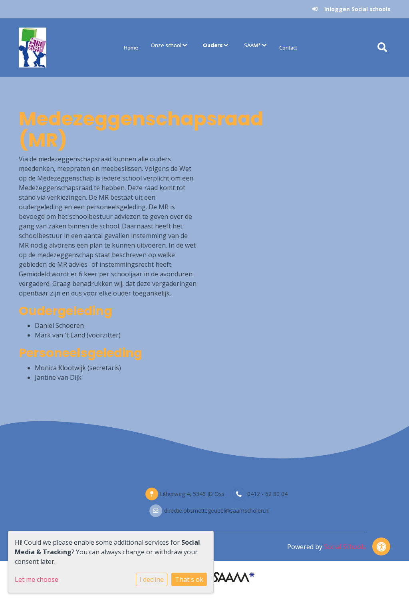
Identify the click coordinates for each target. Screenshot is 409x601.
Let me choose (36, 579)
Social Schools (345, 546)
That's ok (189, 579)
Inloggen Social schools (357, 9)
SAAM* (253, 45)
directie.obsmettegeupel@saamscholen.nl (217, 510)
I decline (151, 579)
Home (131, 47)
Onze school (167, 45)
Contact (288, 47)
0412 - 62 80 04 (267, 494)
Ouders (213, 45)
